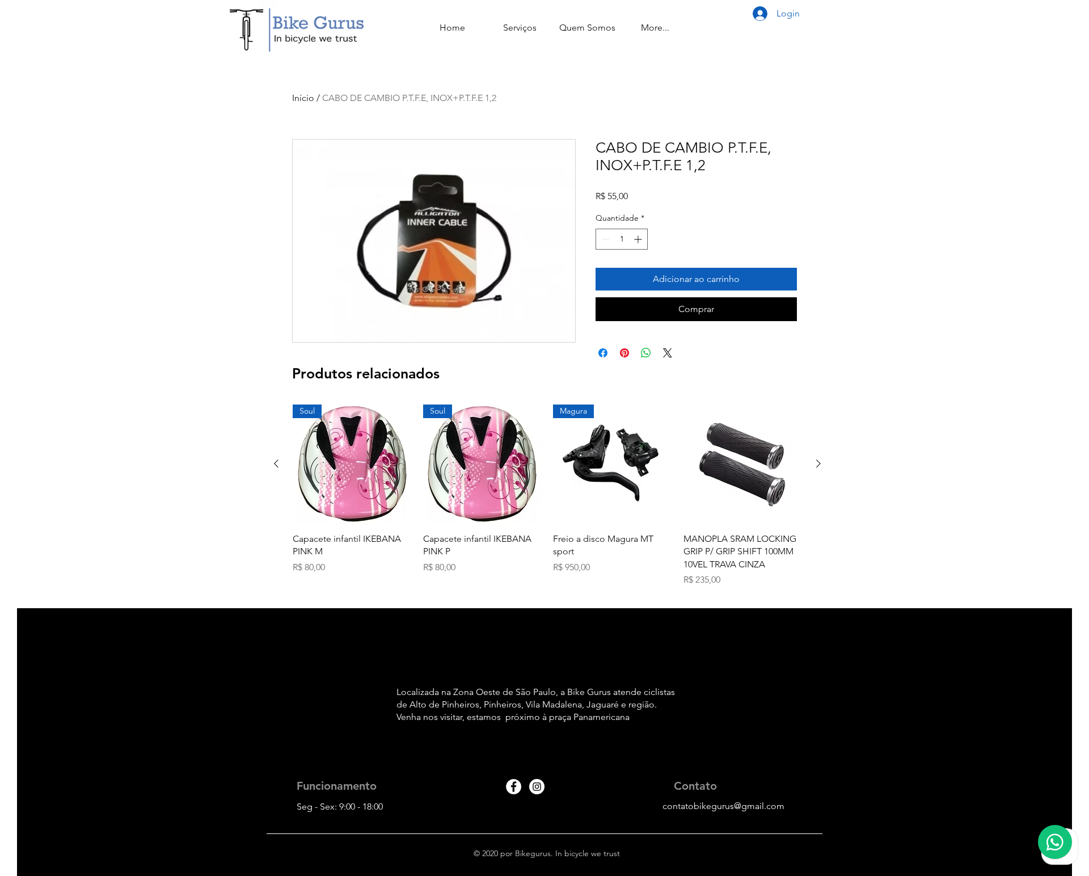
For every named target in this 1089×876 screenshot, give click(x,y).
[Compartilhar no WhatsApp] (646, 353)
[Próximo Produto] (818, 463)
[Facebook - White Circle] (513, 786)
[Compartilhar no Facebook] (603, 353)
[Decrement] (604, 239)
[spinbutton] (621, 239)
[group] (547, 502)
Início (303, 97)
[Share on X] (667, 353)
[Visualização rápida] (743, 464)
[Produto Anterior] (276, 463)
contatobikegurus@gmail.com (723, 806)
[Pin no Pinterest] (624, 353)
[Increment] (639, 239)
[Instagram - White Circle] (536, 786)
